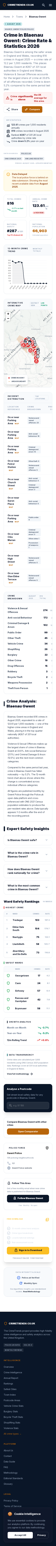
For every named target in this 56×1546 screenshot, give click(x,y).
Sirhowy (19, 990)
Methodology (11, 1472)
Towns (19, 16)
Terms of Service (12, 1506)
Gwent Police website (22, 1168)
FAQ (6, 1467)
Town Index (10, 1394)
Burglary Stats (11, 1411)
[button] (28, 345)
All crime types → (12, 1433)
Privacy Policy (11, 1500)
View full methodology (20, 1074)
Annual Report (11, 1378)
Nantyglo (18, 937)
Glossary (8, 1484)
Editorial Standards (13, 1478)
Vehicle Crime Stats (13, 1406)
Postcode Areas (12, 1400)
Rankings (8, 1383)
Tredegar (18, 920)
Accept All (20, 1535)
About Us (8, 1450)
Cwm (18, 983)
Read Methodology (31, 1291)
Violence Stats (11, 1428)
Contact (8, 1456)
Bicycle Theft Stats (13, 1417)
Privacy (41, 1535)
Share (12, 109)
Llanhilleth (18, 944)
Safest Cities (10, 1389)
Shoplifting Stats (12, 1422)
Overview (9, 1367)
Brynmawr (21, 1008)
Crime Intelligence (13, 1372)
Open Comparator (28, 1131)
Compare (32, 109)
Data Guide (9, 1461)
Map (17, 424)
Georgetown (22, 975)
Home (7, 16)
